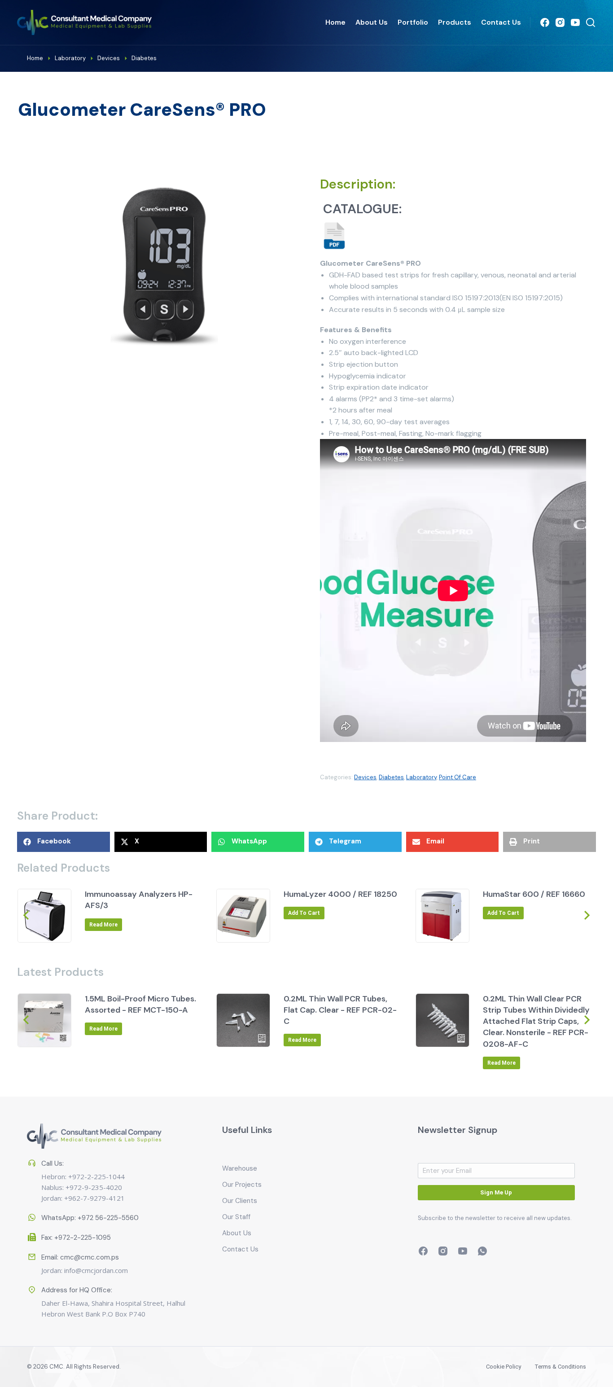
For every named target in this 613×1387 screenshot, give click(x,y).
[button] (63, 842)
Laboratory (421, 777)
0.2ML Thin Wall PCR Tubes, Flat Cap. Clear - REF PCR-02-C (340, 1010)
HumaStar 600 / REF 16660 (534, 894)
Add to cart (304, 913)
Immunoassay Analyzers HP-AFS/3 (139, 900)
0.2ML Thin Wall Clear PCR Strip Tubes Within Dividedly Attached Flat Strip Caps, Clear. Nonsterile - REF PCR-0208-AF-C (536, 1021)
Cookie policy (503, 1366)
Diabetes (391, 777)
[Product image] (44, 915)
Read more (103, 925)
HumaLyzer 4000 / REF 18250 (340, 894)
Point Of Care (457, 777)
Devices (365, 777)
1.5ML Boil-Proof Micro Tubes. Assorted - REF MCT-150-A (140, 1004)
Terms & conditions (560, 1366)
